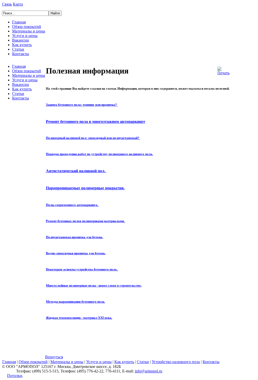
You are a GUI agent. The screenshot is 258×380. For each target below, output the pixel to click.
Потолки (14, 375)
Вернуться (54, 357)
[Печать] (223, 69)
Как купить (22, 45)
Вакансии (20, 40)
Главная (19, 22)
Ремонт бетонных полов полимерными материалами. (85, 221)
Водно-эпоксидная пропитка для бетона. (76, 253)
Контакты (20, 54)
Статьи (18, 49)
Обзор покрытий (26, 26)
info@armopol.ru (148, 371)
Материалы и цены (28, 31)
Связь (7, 4)
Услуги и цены (25, 35)
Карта (18, 4)
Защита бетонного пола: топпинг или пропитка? (81, 105)
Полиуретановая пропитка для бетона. (74, 237)
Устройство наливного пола (176, 362)
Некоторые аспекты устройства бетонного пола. (81, 269)
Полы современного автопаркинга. (72, 205)
